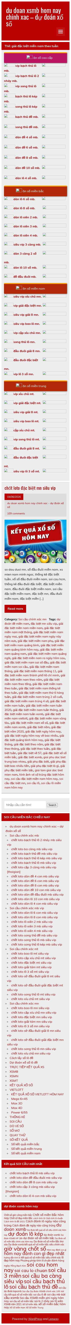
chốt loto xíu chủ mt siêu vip (30, 999)
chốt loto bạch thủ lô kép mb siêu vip (36, 858)
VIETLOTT (16, 1090)
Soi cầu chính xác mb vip (27, 908)
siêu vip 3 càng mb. (27, 244)
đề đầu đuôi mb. (24, 276)
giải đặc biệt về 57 (29, 753)
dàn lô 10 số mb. (25, 267)
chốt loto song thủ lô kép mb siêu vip (36, 944)
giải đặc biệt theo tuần (35, 748)
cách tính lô (39, 1218)
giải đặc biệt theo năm (28, 744)
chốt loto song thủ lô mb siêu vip (33, 940)
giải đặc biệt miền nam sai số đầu (26, 662)
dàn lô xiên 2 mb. (25, 217)
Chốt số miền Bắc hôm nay (34, 1216)
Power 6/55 (19, 1112)
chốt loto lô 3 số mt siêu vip (30, 972)
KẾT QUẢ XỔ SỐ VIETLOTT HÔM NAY (37, 1094)
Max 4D (16, 1108)
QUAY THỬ (18, 1135)
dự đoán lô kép (25, 1234)
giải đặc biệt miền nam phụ (35, 641)
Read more (15, 608)
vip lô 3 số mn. (23, 374)
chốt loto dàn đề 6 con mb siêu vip (35, 881)
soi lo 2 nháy (41, 1301)
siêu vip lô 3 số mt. (26, 471)
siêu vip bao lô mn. (26, 324)
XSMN (14, 1076)
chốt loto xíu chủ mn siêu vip (31, 1053)
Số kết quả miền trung (26, 1149)
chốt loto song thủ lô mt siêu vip (33, 994)
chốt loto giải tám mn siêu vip (31, 1021)
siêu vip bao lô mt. (26, 421)
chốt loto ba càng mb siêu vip (31, 849)
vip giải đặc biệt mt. (27, 403)
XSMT (14, 1080)
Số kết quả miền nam (26, 1153)
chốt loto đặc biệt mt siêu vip (31, 962)
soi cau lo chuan (30, 1270)
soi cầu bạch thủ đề (33, 1286)
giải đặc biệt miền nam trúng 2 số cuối (37, 697)
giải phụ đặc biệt (38, 761)
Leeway (53, 1319)
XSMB (14, 1071)
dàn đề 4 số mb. (26, 137)
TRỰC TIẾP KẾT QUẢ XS (27, 1067)
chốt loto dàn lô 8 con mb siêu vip (34, 917)
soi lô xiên (56, 1301)
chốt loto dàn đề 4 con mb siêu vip (35, 876)
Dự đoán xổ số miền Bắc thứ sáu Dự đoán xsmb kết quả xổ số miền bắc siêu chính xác (34, 1243)
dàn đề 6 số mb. (26, 147)
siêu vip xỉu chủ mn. (27, 296)
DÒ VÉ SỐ (17, 1126)
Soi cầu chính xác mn (32, 619)
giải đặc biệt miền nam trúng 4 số (26, 701)
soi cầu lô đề (39, 1294)
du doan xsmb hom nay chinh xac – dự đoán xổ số (34, 16)
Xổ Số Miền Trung (34, 1307)
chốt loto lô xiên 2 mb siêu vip (32, 922)
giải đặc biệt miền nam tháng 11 (35, 671)
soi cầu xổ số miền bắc (22, 1301)
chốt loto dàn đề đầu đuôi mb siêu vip (37, 894)
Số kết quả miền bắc (25, 1144)
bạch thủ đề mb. (26, 117)
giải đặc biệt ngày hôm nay (43, 731)
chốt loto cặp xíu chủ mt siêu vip (33, 958)
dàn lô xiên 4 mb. (25, 235)
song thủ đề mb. (26, 127)
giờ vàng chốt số (25, 1248)
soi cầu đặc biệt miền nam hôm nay (34, 779)
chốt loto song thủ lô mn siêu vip (33, 1049)
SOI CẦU (16, 1121)
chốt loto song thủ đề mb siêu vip (34, 935)
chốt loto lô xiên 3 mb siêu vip (32, 926)
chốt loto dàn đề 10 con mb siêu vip (36, 890)
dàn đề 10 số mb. (27, 168)
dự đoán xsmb (52, 1234)
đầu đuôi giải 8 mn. (27, 351)
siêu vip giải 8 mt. (25, 412)
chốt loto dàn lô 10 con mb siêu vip (35, 899)
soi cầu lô (33, 783)
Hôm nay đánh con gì (56, 1250)
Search (52, 805)
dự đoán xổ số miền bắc (38, 1238)
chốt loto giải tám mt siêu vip (31, 967)
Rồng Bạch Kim (18, 1265)
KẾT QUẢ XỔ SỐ (21, 1085)
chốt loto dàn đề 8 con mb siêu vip (35, 885)
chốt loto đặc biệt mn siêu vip (30, 487)
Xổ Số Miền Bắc (30, 1304)
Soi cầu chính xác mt (24, 949)
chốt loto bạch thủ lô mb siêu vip (33, 863)
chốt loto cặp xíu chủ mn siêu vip (33, 1012)
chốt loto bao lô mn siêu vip (30, 1008)
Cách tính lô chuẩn (54, 1218)
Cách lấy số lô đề (21, 1058)
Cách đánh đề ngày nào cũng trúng (33, 1225)
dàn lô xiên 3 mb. (25, 226)
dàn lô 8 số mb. (24, 208)
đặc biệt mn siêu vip (44, 623)
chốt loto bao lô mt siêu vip (30, 953)
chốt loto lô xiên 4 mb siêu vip (32, 931)
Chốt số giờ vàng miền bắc (18, 1215)
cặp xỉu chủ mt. (24, 430)
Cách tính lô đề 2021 (14, 1221)
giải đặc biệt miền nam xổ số (29, 723)
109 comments (16, 513)
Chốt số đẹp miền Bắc (21, 1218)
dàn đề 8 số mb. (26, 157)
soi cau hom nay (31, 1267)
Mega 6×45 (19, 1099)
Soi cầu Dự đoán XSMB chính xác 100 (41, 1291)
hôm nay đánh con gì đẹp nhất (34, 1253)
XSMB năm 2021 (13, 1304)
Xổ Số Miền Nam (17, 1307)
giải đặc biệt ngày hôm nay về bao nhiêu (31, 735)
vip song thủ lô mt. (26, 439)
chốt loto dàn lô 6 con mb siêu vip (34, 912)
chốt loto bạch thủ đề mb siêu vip (34, 853)
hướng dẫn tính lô (12, 1257)
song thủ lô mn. (24, 342)
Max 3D (16, 1103)
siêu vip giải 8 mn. (26, 314)
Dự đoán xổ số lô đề (24, 1062)
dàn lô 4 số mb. (26, 178)
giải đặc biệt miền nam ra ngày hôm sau (38, 658)
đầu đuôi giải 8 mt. (26, 448)
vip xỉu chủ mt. (23, 394)
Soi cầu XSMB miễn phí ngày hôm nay (34, 1299)
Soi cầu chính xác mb (24, 835)
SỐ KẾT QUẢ (19, 1139)
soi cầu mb (53, 1294)
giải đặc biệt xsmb (30, 757)
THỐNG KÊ (17, 1117)
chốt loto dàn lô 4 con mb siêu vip (34, 903)
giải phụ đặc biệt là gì (45, 766)
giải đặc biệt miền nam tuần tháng (35, 710)
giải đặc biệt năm (38, 727)
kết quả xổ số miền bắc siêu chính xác (41, 1257)
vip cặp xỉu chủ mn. (27, 333)
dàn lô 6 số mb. (24, 199)
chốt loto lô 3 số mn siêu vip (30, 1026)
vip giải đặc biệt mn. (27, 305)
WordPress (35, 1319)
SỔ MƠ (15, 1130)
